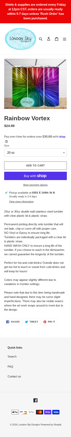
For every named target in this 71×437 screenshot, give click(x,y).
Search (12, 356)
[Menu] (65, 39)
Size (6, 145)
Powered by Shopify (51, 424)
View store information (21, 201)
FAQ (10, 366)
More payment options (35, 184)
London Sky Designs (29, 424)
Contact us (14, 376)
